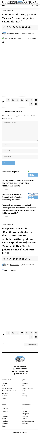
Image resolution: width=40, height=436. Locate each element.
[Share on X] (10, 27)
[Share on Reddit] (27, 100)
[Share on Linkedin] (19, 27)
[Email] (23, 27)
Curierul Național (14, 33)
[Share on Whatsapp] (16, 27)
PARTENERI (26, 404)
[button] (4, 6)
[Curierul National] (20, 2)
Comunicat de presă (10, 171)
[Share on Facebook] (7, 27)
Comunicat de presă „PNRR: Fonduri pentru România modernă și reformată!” (13, 197)
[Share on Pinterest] (13, 27)
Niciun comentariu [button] (32, 344)
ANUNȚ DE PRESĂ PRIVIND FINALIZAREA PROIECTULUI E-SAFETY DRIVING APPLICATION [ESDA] (19, 183)
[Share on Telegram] (31, 100)
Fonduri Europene (7, 10)
